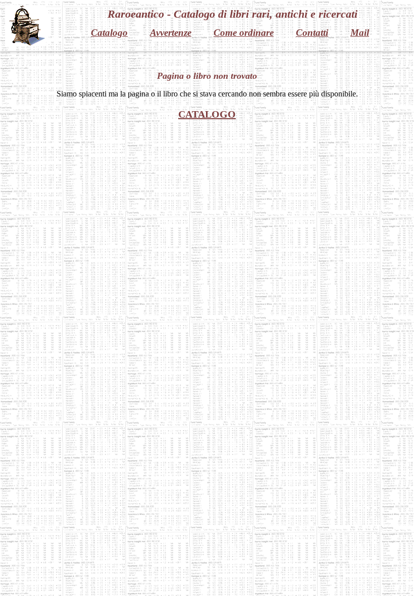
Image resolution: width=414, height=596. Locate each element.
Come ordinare (244, 32)
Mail (359, 32)
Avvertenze (170, 32)
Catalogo (109, 32)
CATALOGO (207, 114)
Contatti (312, 32)
